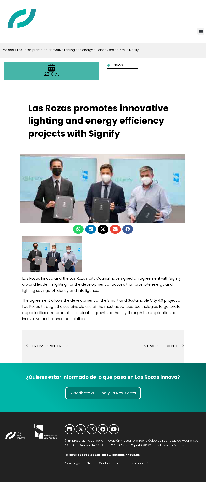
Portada (8, 50)
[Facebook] (103, 429)
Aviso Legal (73, 463)
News (118, 65)
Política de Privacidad (128, 463)
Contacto (153, 463)
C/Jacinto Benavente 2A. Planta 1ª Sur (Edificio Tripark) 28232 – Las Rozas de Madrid (124, 445)
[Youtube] (114, 429)
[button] (200, 31)
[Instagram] (92, 429)
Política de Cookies (97, 463)
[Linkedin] (70, 429)
